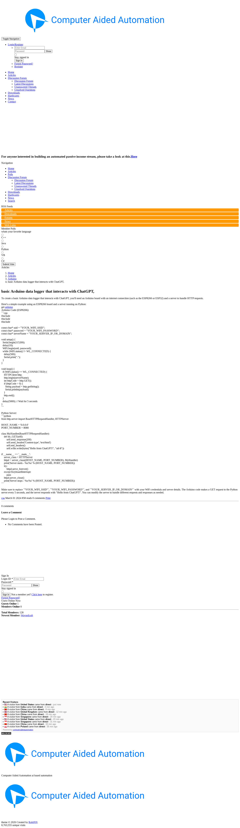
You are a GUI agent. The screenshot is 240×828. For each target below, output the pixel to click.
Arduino (12, 278)
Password (7, 582)
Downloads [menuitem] (14, 92)
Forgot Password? (23, 63)
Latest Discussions (23, 183)
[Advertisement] (120, 129)
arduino (9, 307)
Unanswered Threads (25, 186)
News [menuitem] (11, 98)
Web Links (10, 225)
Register (18, 66)
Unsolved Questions (24, 189)
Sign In (19, 60)
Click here (37, 594)
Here (134, 156)
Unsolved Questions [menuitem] (24, 89)
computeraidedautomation (23, 730)
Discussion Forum (17, 177)
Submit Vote (8, 264)
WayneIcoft (27, 615)
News (11, 197)
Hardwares (13, 195)
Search (11, 200)
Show (48, 51)
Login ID (7, 578)
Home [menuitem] (11, 72)
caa (3, 498)
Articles (12, 171)
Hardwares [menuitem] (13, 95)
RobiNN (33, 822)
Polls (10, 174)
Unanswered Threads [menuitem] (25, 86)
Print (48, 498)
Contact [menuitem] (12, 101)
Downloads (14, 192)
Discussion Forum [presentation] (17, 78)
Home (11, 168)
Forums (8, 217)
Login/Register (15, 44)
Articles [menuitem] (12, 75)
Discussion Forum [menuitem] (23, 81)
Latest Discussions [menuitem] (23, 84)
